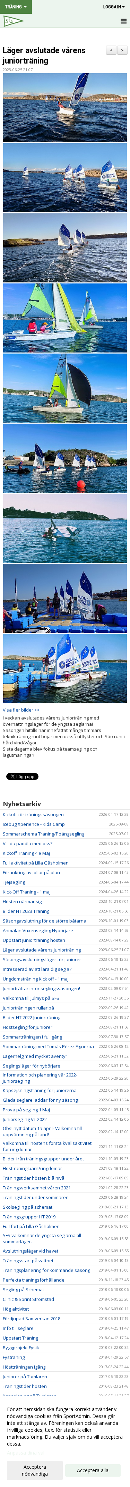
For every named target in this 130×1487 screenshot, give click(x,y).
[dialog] (65, 1441)
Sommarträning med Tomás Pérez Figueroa (48, 1046)
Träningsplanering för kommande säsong (46, 1270)
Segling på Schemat (23, 1289)
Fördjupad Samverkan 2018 (31, 1318)
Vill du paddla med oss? (27, 843)
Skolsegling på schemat (27, 1207)
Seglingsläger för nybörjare (31, 1066)
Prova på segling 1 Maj (26, 1110)
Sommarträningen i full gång (32, 1037)
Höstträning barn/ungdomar (32, 1168)
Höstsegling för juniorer (27, 1027)
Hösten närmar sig (22, 901)
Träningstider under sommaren (36, 1197)
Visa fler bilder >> (21, 710)
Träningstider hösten (25, 1386)
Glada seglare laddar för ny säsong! (41, 1100)
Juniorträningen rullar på (28, 1008)
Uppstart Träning (20, 1338)
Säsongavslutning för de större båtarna (44, 921)
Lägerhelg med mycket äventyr (35, 1056)
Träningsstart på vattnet (28, 1260)
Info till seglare (18, 1328)
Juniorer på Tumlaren (25, 1376)
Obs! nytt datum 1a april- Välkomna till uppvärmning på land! (42, 1131)
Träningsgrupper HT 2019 (29, 1217)
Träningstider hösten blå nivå (33, 1178)
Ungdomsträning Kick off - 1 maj (36, 979)
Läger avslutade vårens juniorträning (42, 950)
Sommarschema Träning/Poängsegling (43, 834)
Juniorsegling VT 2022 (25, 1119)
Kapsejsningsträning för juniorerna (40, 1090)
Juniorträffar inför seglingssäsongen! (41, 988)
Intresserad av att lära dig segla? (37, 969)
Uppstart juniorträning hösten (34, 940)
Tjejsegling (14, 882)
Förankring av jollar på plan (31, 872)
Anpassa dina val (25, 1453)
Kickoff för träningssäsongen (33, 814)
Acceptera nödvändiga (35, 1470)
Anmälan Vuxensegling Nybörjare (38, 930)
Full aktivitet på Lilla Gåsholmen (36, 863)
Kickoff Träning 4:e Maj (26, 853)
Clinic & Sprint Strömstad (28, 1299)
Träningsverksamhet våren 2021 (37, 1188)
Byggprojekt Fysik (21, 1347)
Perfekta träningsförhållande (33, 1280)
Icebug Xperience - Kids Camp (34, 824)
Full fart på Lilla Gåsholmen (31, 1226)
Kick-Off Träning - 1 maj (27, 892)
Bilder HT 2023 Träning (26, 911)
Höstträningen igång (24, 1367)
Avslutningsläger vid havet (30, 1251)
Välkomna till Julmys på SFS (31, 998)
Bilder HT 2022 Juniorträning (31, 1017)
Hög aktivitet (16, 1309)
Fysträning (14, 1357)
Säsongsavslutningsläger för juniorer (42, 959)
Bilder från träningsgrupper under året (43, 1159)
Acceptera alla (93, 1470)
